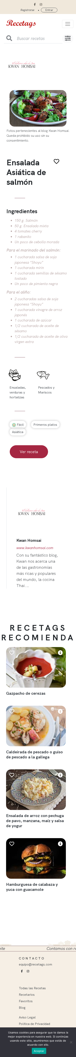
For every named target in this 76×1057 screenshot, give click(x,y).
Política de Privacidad (34, 1024)
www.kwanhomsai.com (34, 547)
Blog (22, 1007)
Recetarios (27, 994)
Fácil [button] (20, 425)
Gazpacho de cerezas (25, 693)
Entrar (49, 10)
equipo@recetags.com (35, 964)
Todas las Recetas (32, 988)
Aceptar (39, 1051)
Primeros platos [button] (45, 425)
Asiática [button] (17, 432)
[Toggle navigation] (67, 24)
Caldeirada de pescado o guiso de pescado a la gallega (34, 754)
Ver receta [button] (29, 451)
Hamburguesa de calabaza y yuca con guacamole (32, 887)
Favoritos (26, 1001)
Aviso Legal (27, 1017)
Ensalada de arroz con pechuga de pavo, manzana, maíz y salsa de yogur (35, 820)
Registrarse (27, 10)
